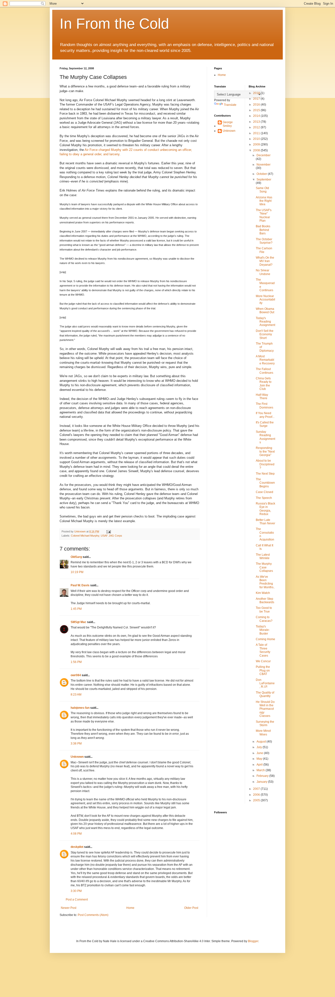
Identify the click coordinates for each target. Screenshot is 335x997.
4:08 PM (76, 833)
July (260, 747)
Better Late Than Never (265, 521)
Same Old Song (262, 189)
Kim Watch (263, 593)
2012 (257, 127)
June (260, 753)
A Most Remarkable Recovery (265, 360)
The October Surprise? (264, 241)
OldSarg (76, 557)
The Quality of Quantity (265, 694)
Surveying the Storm (265, 723)
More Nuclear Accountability (265, 299)
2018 (257, 93)
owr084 (76, 675)
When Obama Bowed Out (265, 310)
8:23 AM (76, 694)
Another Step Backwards (265, 600)
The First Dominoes (264, 405)
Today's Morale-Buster (263, 630)
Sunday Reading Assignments (265, 437)
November (264, 164)
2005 (257, 800)
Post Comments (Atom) (93, 915)
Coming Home (265, 639)
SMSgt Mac (78, 622)
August (262, 741)
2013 (257, 121)
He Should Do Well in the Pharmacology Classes (265, 709)
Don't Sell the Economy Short (264, 334)
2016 (257, 104)
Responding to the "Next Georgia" (265, 451)
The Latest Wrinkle (263, 556)
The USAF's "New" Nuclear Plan (263, 215)
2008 (257, 150)
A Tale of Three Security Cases (263, 650)
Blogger (253, 941)
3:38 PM (76, 743)
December (264, 155)
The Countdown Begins (265, 483)
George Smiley (228, 123)
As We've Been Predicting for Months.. (265, 582)
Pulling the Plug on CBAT (263, 670)
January (262, 781)
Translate (230, 105)
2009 (257, 144)
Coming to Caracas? (264, 618)
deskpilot (77, 847)
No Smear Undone (263, 272)
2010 (257, 139)
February (263, 776)
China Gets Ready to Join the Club (263, 384)
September (264, 179)
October (262, 174)
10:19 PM (77, 572)
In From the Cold (114, 23)
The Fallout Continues (264, 370)
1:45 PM (76, 609)
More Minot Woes (263, 732)
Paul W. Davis (80, 585)
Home (130, 908)
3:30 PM (76, 891)
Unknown (77, 756)
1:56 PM (76, 662)
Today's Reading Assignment (265, 321)
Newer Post (68, 908)
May (260, 758)
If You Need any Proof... (265, 414)
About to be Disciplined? (265, 464)
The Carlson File (264, 250)
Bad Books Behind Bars (263, 230)
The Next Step (265, 473)
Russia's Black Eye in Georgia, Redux (265, 509)
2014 (257, 116)
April (260, 764)
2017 (257, 98)
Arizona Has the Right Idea (264, 201)
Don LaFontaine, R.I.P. (265, 683)
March (261, 770)
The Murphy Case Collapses (264, 567)
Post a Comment (77, 899)
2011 (257, 133)
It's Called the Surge (265, 424)
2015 (257, 110)
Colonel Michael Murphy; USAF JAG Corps (96, 535)
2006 (257, 794)
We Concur (263, 661)
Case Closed (264, 492)
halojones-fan (80, 707)
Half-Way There (262, 396)
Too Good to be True (264, 609)
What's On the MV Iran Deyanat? (265, 261)
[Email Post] (108, 531)
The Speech (264, 498)
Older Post (191, 908)
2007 (257, 789)
